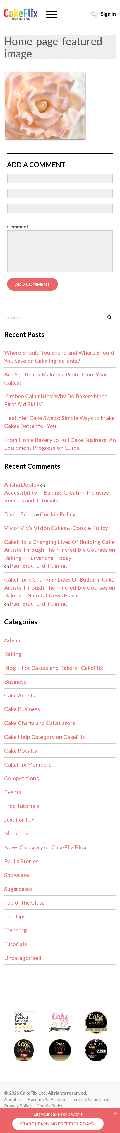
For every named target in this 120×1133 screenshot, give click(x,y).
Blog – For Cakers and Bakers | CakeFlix (53, 667)
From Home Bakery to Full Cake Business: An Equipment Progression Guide (60, 443)
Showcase (16, 874)
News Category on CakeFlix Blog (45, 847)
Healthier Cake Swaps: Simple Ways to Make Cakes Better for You (59, 421)
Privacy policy (18, 1105)
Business (15, 681)
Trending (15, 930)
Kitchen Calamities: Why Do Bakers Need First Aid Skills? (56, 400)
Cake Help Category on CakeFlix (44, 736)
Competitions (21, 778)
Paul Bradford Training (38, 565)
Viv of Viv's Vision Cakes (35, 527)
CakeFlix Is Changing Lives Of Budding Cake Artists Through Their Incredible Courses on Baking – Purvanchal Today (59, 549)
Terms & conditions (90, 1099)
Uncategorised (23, 957)
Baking (12, 653)
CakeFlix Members (27, 764)
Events (12, 792)
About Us (13, 1099)
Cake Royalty (20, 750)
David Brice (18, 514)
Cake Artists (19, 695)
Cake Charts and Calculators (39, 722)
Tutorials (15, 943)
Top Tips (15, 916)
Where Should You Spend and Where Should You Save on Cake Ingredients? (59, 356)
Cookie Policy (57, 514)
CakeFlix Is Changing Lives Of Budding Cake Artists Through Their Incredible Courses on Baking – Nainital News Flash (59, 587)
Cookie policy (50, 1105)
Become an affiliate (47, 1099)
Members (16, 833)
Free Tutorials (21, 805)
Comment (17, 226)
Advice (13, 640)
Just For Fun (19, 819)
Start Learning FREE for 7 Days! (58, 1123)
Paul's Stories (21, 861)
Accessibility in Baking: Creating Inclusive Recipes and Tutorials (56, 496)
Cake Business (22, 709)
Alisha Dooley (21, 484)
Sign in (108, 14)
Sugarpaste (18, 888)
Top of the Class (24, 902)
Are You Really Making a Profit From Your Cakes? (55, 378)
